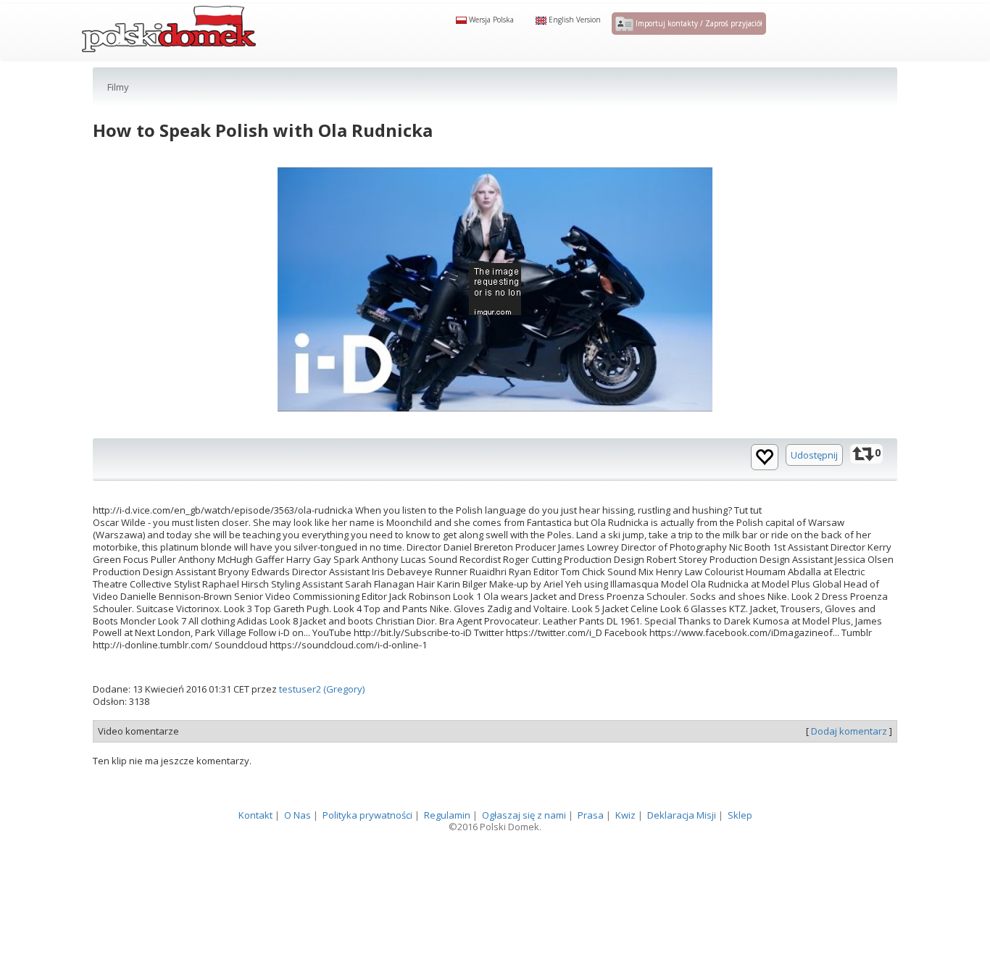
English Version (573, 38)
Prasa (591, 844)
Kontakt (255, 844)
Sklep (740, 844)
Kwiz (625, 844)
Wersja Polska (490, 38)
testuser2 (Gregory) (322, 718)
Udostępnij (814, 483)
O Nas (297, 844)
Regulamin (447, 844)
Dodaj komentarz (849, 759)
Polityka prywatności (367, 844)
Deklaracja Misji (681, 844)
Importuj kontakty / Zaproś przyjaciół (697, 41)
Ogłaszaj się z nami (524, 844)
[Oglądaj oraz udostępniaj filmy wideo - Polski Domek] (169, 40)
